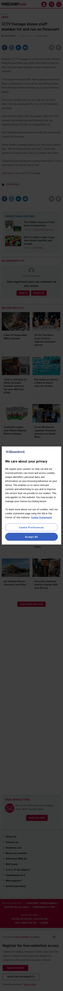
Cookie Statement (41, 517)
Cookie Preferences (31, 527)
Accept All (31, 536)
